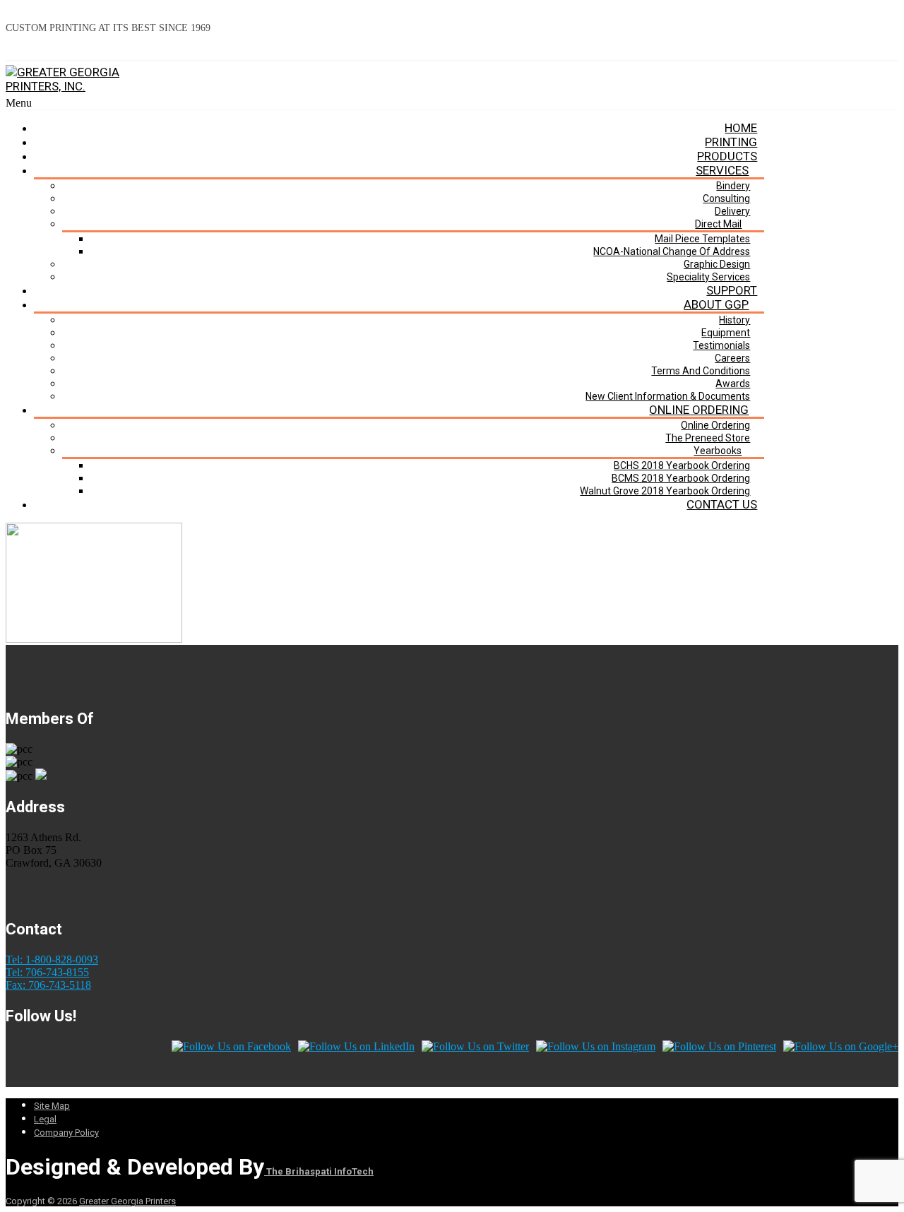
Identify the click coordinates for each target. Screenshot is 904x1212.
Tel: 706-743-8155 (47, 972)
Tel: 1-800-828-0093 (52, 959)
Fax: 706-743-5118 (48, 985)
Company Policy (66, 1132)
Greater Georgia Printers (127, 1201)
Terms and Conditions (700, 370)
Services (722, 170)
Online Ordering (699, 410)
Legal (45, 1119)
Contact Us (721, 504)
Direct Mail (718, 224)
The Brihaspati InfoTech (319, 1171)
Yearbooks (718, 450)
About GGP (716, 304)
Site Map (52, 1105)
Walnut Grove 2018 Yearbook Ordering (665, 491)
